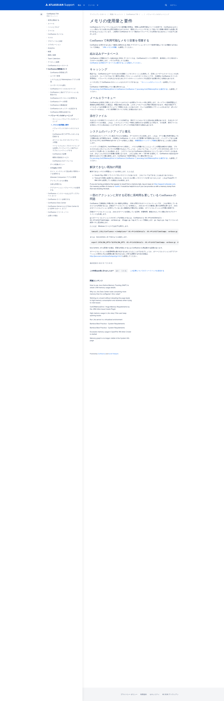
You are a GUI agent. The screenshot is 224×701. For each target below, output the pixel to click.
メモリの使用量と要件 (60, 125)
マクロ (50, 38)
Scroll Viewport (113, 354)
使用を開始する (53, 20)
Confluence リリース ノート (58, 212)
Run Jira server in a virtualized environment (106, 319)
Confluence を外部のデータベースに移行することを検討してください (115, 63)
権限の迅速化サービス (60, 157)
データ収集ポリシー (57, 164)
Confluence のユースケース (58, 65)
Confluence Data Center (57, 203)
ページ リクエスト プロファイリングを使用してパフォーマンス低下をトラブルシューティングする (65, 148)
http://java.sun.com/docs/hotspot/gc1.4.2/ (106, 256)
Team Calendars (54, 58)
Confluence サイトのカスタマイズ (62, 89)
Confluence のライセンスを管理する (63, 98)
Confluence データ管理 (58, 101)
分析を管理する (56, 184)
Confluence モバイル (55, 34)
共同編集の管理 (56, 168)
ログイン (173, 5)
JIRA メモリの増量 (109, 47)
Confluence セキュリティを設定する (63, 108)
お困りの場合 (53, 215)
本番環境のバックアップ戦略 (145, 140)
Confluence (101, 354)
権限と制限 (52, 55)
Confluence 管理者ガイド (57, 69)
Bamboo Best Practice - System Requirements (107, 324)
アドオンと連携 (53, 62)
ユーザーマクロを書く (58, 85)
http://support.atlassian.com (164, 184)
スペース (51, 24)
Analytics (51, 48)
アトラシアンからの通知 (59, 181)
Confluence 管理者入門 (58, 72)
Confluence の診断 (59, 154)
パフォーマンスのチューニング (61, 115)
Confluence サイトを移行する (59, 199)
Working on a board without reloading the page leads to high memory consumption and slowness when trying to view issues (111, 300)
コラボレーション (54, 44)
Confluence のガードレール (62, 161)
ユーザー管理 (55, 76)
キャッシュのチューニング (151, 82)
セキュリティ (154, 694)
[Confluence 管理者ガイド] (142, 14)
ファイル (51, 31)
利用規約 (143, 694)
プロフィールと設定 (55, 41)
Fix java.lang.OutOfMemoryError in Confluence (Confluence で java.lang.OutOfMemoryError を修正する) (129, 89)
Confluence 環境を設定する (60, 112)
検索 (166, 5)
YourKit (117, 186)
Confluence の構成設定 (58, 105)
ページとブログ (53, 27)
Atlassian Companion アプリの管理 (63, 177)
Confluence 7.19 (53, 14)
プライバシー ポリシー (129, 694)
